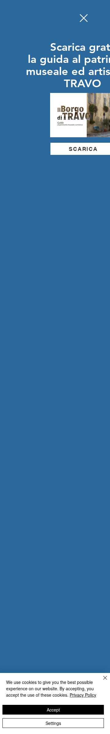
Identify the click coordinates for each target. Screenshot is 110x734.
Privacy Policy (83, 695)
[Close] (101, 681)
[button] (84, 18)
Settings (53, 723)
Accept (53, 710)
